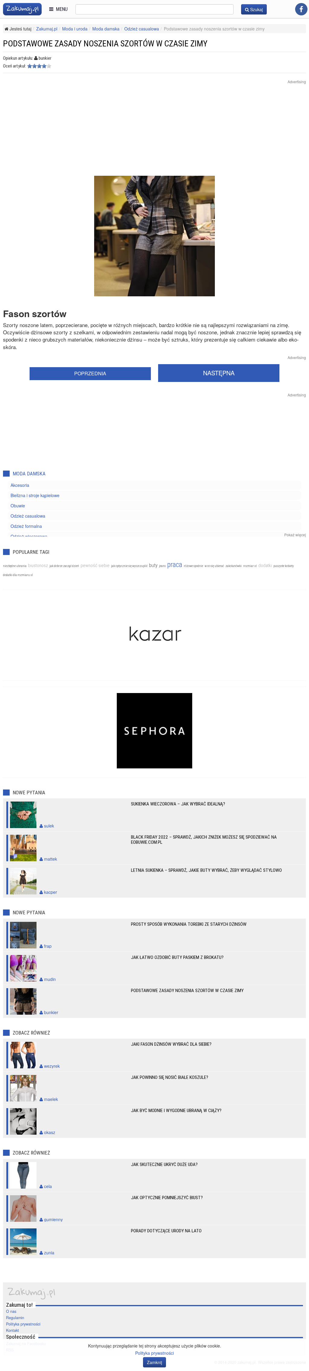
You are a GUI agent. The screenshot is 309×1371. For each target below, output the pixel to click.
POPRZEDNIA (90, 373)
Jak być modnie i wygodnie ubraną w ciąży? (176, 1110)
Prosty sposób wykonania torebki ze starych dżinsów (189, 924)
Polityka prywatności (23, 1324)
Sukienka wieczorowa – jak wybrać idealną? (178, 804)
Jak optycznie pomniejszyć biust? (167, 1197)
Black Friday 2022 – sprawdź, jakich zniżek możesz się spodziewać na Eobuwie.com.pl (204, 839)
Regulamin (15, 1317)
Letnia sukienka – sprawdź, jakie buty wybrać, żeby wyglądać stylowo (206, 870)
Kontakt (12, 1330)
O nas (11, 1311)
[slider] (39, 66)
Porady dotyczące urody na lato (166, 1231)
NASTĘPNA (218, 372)
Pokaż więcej (295, 534)
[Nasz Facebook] (301, 9)
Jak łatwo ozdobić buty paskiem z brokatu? (177, 957)
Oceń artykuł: (14, 66)
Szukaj (256, 9)
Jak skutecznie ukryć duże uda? (164, 1164)
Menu (60, 9)
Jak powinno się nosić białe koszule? (169, 1077)
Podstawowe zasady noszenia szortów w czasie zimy (187, 990)
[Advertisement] (154, 133)
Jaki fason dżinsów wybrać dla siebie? (171, 1044)
